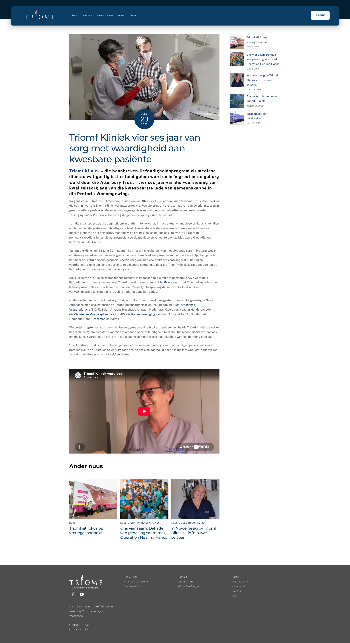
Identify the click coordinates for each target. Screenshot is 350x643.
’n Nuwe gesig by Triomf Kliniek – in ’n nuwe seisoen (193, 533)
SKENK (320, 15)
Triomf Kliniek (84, 171)
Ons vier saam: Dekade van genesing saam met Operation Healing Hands (143, 533)
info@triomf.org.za (188, 586)
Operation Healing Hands (144, 523)
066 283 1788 (185, 581)
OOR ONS (74, 15)
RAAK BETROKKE (105, 15)
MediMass (165, 282)
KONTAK (132, 15)
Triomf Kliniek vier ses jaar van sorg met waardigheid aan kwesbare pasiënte (134, 148)
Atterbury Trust (151, 201)
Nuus (72, 523)
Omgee (183, 523)
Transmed (99, 319)
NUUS (121, 15)
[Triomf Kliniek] (85, 586)
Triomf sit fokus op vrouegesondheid (86, 530)
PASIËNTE (88, 15)
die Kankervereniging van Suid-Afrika (151, 314)
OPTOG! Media (78, 629)
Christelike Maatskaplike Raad (95, 314)
